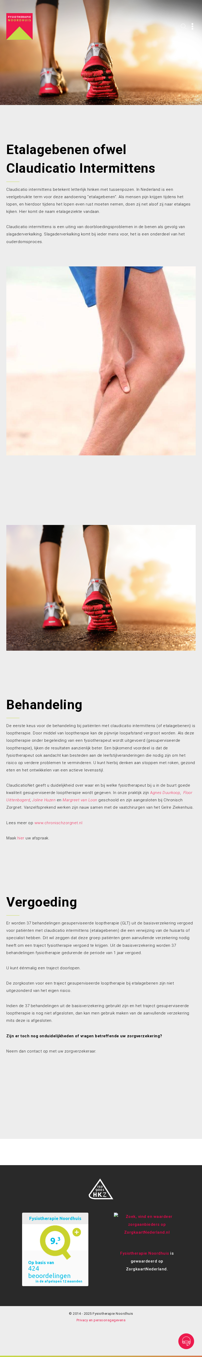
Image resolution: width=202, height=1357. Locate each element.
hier (20, 838)
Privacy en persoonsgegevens (101, 1320)
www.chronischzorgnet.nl (58, 822)
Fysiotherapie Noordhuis (144, 1253)
